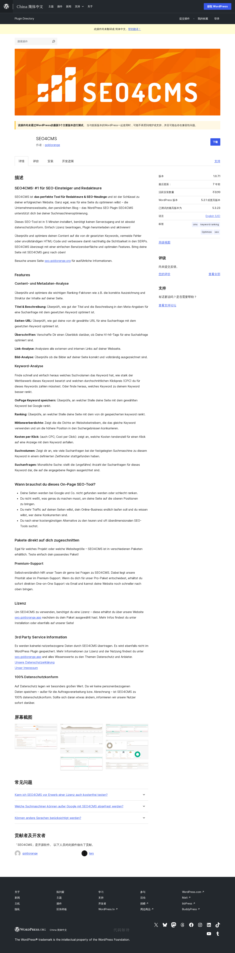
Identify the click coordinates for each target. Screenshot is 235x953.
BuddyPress (191, 909)
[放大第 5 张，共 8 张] (98, 761)
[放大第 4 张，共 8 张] (98, 752)
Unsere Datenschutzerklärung (35, 662)
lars (91, 853)
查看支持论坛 (167, 305)
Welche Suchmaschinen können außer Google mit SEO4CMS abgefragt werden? (69, 806)
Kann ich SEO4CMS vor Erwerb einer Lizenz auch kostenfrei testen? (61, 795)
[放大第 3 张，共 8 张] (98, 729)
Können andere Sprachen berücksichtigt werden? (48, 818)
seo (217, 232)
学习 (101, 891)
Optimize (207, 232)
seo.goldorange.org (58, 261)
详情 (21, 161)
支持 (217, 161)
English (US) (213, 216)
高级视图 (164, 242)
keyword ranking (209, 224)
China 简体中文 (58, 929)
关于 (17, 891)
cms (195, 224)
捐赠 (144, 903)
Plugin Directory (24, 18)
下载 (215, 141)
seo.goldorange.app (28, 617)
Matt (186, 897)
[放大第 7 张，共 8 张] (143, 745)
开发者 (102, 903)
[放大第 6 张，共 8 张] (143, 729)
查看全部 (214, 274)
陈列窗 (60, 891)
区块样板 (62, 909)
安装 (50, 161)
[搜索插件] (53, 41)
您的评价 (164, 274)
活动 (142, 897)
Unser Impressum (26, 668)
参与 (142, 891)
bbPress (188, 903)
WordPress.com (193, 891)
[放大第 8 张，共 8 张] (143, 767)
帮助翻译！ (134, 29)
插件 (59, 903)
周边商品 (147, 909)
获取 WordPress (217, 6)
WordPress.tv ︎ (108, 909)
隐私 (17, 909)
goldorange (52, 145)
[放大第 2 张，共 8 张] (52, 739)
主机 (17, 903)
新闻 (17, 897)
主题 (59, 897)
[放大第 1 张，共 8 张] (52, 729)
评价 (36, 161)
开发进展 (68, 161)
